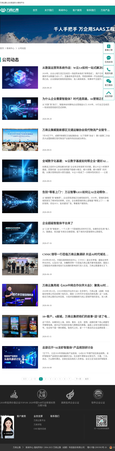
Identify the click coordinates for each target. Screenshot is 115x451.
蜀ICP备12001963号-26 (97, 447)
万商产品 (105, 10)
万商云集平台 (39, 420)
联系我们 (91, 10)
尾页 (87, 379)
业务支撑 (38, 416)
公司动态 (22, 48)
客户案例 (77, 10)
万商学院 (38, 425)
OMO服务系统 (40, 429)
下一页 (78, 379)
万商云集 (17, 447)
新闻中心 (63, 10)
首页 (35, 10)
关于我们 (49, 10)
